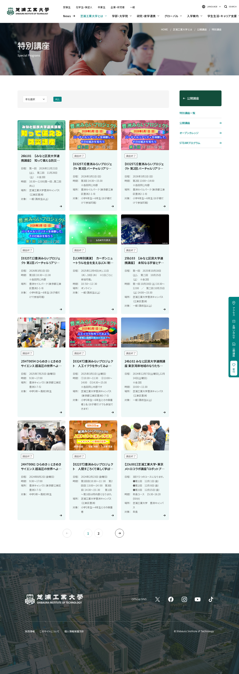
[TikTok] (211, 599)
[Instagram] (184, 599)
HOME (164, 29)
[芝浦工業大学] (28, 11)
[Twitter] (157, 599)
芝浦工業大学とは (182, 29)
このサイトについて (49, 631)
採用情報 (30, 631)
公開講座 (202, 29)
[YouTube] (198, 599)
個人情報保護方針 (74, 631)
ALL (57, 99)
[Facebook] (171, 599)
